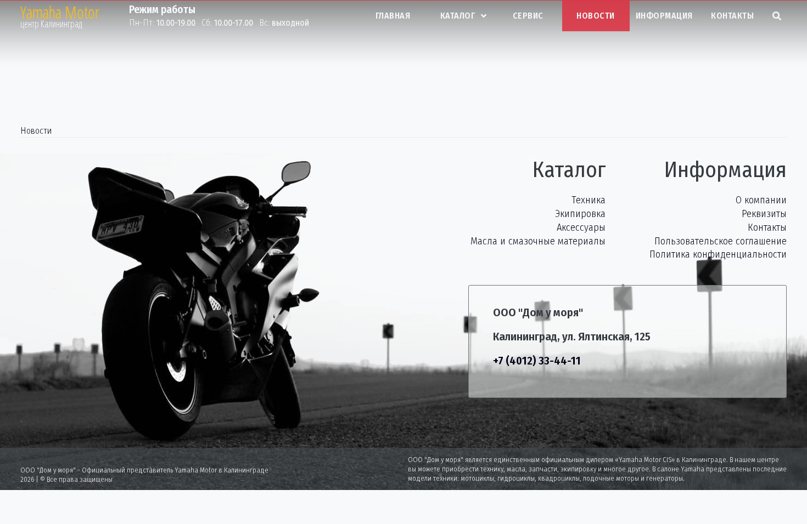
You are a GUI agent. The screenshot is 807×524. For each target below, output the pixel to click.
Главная (393, 15)
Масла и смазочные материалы (538, 241)
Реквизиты (764, 214)
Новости (595, 15)
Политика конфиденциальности (718, 254)
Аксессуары (581, 227)
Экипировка (580, 214)
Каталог (457, 15)
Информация (664, 15)
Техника (588, 200)
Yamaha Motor (59, 12)
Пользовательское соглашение (720, 241)
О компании (761, 200)
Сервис (528, 15)
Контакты (732, 15)
